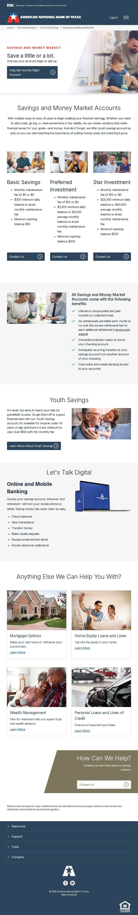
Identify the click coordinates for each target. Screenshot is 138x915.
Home (10, 27)
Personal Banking (27, 27)
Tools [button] (15, 847)
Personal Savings (49, 27)
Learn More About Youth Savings (31, 446)
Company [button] (18, 857)
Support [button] (17, 836)
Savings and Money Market (78, 27)
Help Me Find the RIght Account (24, 72)
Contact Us (16, 256)
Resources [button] (18, 826)
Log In (113, 17)
